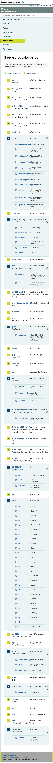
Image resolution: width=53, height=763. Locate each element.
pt (19, 603)
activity (21, 274)
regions (21, 190)
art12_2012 (17, 89)
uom (14, 714)
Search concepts (31, 73)
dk (19, 534)
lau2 (14, 501)
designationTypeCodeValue (24, 168)
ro (19, 608)
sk (19, 622)
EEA (13, 2)
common (16, 213)
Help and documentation (11, 20)
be (19, 511)
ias (13, 372)
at (19, 507)
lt (18, 576)
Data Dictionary (21, 15)
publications (17, 686)
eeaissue (21, 242)
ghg (13, 355)
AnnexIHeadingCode (24, 418)
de (19, 530)
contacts (21, 228)
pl (19, 599)
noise (14, 678)
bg (19, 516)
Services (6, 45)
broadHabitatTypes (24, 660)
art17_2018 (17, 123)
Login (34, 5)
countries (22, 335)
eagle (20, 480)
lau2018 (15, 634)
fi (18, 553)
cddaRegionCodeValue (24, 144)
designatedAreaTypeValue (24, 156)
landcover (16, 467)
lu (19, 580)
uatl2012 (21, 486)
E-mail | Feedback (9, 755)
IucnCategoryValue (24, 180)
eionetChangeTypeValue (24, 174)
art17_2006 (17, 106)
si (19, 617)
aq (13, 80)
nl (19, 594)
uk (19, 627)
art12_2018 (17, 97)
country (21, 738)
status (20, 252)
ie (19, 567)
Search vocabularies (14, 73)
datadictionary (18, 219)
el (19, 543)
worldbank (17, 729)
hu (19, 562)
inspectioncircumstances (24, 393)
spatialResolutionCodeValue (24, 205)
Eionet (13, 15)
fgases (15, 327)
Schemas (6, 36)
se (19, 613)
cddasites (22, 149)
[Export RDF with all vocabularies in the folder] (47, 138)
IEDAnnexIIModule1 (21, 410)
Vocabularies (8, 41)
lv (19, 585)
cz (19, 525)
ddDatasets (22, 232)
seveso (15, 699)
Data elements (8, 32)
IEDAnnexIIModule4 (21, 438)
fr (19, 557)
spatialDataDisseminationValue (24, 197)
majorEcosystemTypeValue (24, 184)
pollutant (21, 401)
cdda (14, 138)
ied (13, 378)
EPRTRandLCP (19, 292)
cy (19, 520)
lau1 (14, 494)
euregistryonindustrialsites (21, 303)
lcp (13, 643)
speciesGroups (24, 670)
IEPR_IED (16, 449)
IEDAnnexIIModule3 (21, 427)
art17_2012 (17, 115)
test (13, 708)
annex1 (21, 387)
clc (19, 475)
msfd (14, 651)
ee (19, 539)
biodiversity (17, 132)
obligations (22, 248)
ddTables (21, 237)
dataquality (17, 260)
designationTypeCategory (24, 162)
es (19, 548)
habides (15, 363)
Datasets (6, 24)
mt (19, 590)
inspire (15, 458)
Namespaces (8, 49)
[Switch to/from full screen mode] (38, 5)
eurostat (15, 312)
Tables (5, 28)
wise (14, 721)
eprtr (14, 266)
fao (13, 318)
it (18, 571)
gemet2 (15, 348)
